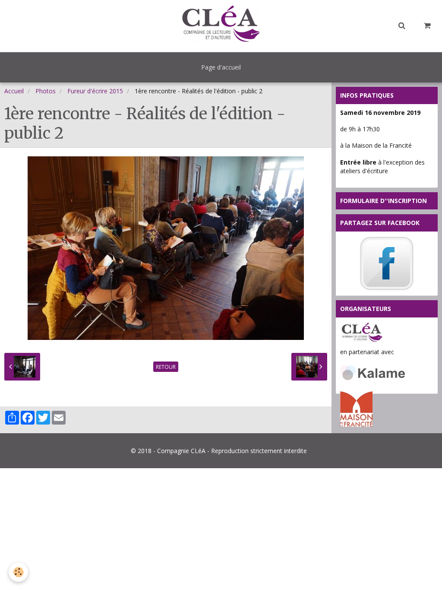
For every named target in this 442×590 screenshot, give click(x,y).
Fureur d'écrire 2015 (95, 91)
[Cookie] (18, 572)
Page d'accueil (221, 67)
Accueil (14, 91)
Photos (45, 91)
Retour (166, 366)
